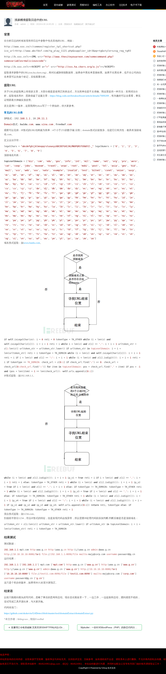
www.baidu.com (32, 243)
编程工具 (97, 5)
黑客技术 (68, 24)
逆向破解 (58, 5)
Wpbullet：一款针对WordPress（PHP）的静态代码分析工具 (111, 627)
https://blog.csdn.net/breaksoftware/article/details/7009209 (79, 95)
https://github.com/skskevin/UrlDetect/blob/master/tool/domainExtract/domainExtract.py (48, 613)
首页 (45, 5)
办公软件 (110, 5)
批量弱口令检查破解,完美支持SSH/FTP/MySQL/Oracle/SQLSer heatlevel (39, 627)
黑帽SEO (84, 5)
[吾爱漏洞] (19, 5)
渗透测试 (71, 5)
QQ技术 (123, 5)
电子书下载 (136, 5)
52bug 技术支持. (108, 668)
